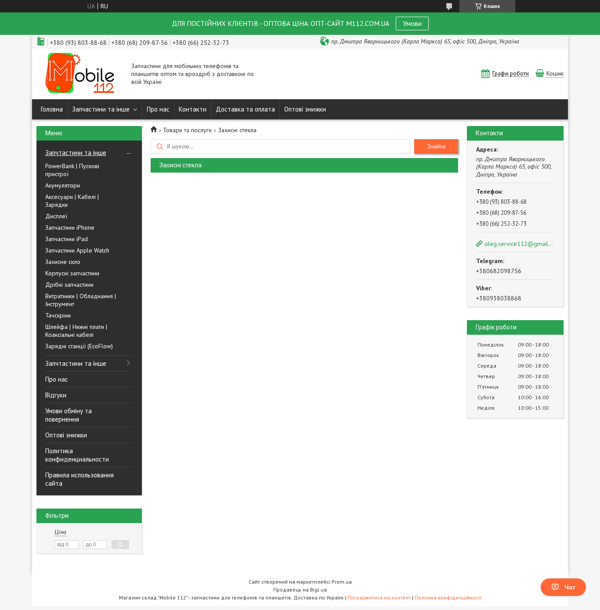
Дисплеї (56, 216)
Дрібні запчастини (69, 285)
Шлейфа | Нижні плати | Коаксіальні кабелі (76, 331)
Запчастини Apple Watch (77, 250)
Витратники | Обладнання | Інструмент (80, 300)
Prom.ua (342, 581)
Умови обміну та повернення (68, 415)
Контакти (192, 109)
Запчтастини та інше (75, 152)
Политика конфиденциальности (77, 455)
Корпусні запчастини (72, 273)
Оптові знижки (305, 109)
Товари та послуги (187, 130)
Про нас (158, 109)
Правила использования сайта (79, 479)
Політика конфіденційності (448, 597)
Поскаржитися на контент (379, 597)
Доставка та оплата (245, 109)
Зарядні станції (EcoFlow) (79, 346)
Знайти (436, 146)
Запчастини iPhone (69, 227)
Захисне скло (62, 262)
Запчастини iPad (66, 239)
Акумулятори (62, 185)
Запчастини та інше (101, 109)
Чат (569, 587)
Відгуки (55, 395)
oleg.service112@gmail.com (518, 244)
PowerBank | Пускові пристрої (72, 170)
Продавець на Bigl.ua (300, 589)
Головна (52, 109)
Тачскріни (58, 315)
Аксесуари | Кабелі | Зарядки (72, 201)
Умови (412, 23)
